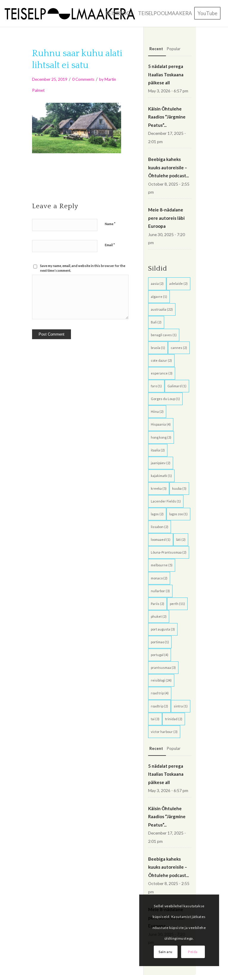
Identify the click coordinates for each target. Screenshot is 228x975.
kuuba (179, 488)
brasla (158, 348)
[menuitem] (118, 13)
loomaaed (160, 539)
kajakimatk (161, 476)
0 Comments (83, 79)
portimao (160, 642)
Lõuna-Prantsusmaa (168, 552)
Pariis (157, 604)
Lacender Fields (166, 501)
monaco (159, 578)
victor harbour (164, 732)
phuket (159, 616)
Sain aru (165, 951)
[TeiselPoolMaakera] (72, 13)
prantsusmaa (163, 667)
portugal (159, 655)
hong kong (161, 437)
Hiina (157, 411)
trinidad (173, 719)
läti (181, 539)
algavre (159, 296)
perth (177, 604)
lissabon (159, 527)
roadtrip (159, 706)
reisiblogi (161, 680)
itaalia (158, 450)
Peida (193, 951)
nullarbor (160, 591)
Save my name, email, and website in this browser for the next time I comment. (82, 268)
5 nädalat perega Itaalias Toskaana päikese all (165, 74)
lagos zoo (178, 514)
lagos (157, 514)
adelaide (178, 283)
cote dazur (161, 360)
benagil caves (164, 335)
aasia (157, 283)
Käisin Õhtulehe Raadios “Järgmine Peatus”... (167, 117)
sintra (181, 706)
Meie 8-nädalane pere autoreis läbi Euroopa (166, 218)
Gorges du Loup (165, 399)
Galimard (176, 386)
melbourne (161, 565)
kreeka (159, 488)
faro (156, 386)
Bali (156, 322)
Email (110, 244)
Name (110, 223)
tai (155, 719)
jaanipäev (160, 463)
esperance (161, 373)
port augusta (163, 629)
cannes (179, 348)
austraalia (162, 309)
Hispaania (161, 424)
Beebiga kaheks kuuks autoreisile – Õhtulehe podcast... (168, 167)
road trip (160, 693)
